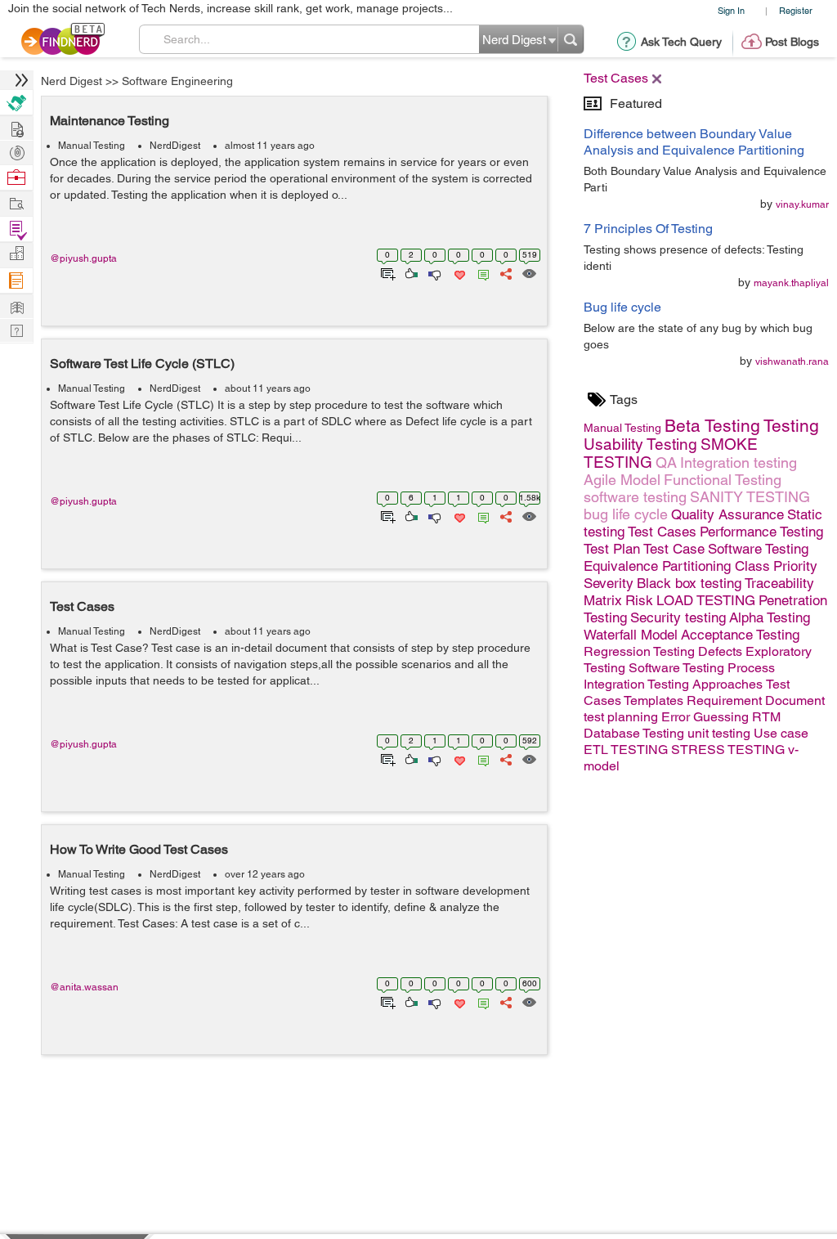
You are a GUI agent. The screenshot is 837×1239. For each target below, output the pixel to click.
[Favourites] (458, 272)
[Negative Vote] (433, 272)
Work (16, 178)
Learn (16, 281)
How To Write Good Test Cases (139, 849)
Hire (16, 102)
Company (16, 254)
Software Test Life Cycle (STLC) (142, 363)
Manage (16, 229)
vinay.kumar (802, 204)
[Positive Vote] (410, 272)
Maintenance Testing (109, 120)
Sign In (731, 10)
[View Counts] (528, 272)
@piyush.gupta (83, 258)
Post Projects (16, 127)
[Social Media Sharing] (505, 272)
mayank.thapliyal (791, 283)
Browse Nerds (16, 151)
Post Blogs (792, 41)
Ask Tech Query (681, 41)
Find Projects (16, 202)
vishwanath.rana (792, 361)
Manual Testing (91, 145)
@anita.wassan (84, 987)
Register (795, 10)
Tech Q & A (16, 329)
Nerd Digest (71, 81)
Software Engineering (177, 81)
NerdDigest (175, 145)
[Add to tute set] (386, 272)
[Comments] (480, 272)
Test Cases (82, 606)
